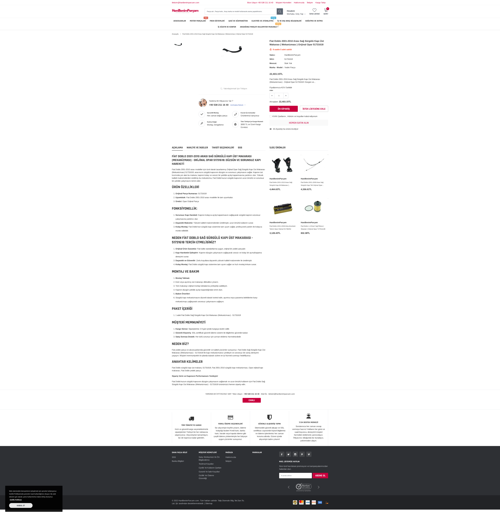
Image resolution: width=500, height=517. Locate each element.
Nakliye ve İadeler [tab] (197, 147)
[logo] (185, 11)
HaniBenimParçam (292, 55)
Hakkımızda (299, 3)
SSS (174, 457)
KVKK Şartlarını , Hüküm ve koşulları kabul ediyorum (294, 116)
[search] (280, 11)
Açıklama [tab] (177, 147)
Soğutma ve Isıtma (314, 21)
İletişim (310, 3)
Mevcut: (273, 63)
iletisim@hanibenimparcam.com (185, 3)
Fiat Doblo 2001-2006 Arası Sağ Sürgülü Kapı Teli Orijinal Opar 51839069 (312, 184)
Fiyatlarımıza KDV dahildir (281, 87)
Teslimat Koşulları (206, 464)
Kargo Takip (320, 3)
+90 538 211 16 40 (219, 105)
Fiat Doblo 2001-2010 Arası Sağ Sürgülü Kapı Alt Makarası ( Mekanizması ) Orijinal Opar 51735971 (283, 184)
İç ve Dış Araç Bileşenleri (289, 21)
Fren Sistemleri (217, 21)
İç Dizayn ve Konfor (227, 27)
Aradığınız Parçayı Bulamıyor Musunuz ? (259, 27)
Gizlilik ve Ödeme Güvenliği (206, 476)
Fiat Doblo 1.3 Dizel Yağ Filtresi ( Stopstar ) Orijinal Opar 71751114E (313, 227)
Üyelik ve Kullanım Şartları (210, 468)
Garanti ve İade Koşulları (209, 471)
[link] (179, 45)
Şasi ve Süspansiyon (238, 21)
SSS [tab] (240, 147)
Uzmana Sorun (237, 105)
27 (274, 129)
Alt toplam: (274, 102)
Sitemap (208, 500)
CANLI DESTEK (252, 401)
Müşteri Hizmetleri (283, 3)
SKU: (272, 59)
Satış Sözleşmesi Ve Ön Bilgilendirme (209, 458)
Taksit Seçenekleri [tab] (223, 147)
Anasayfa (175, 34)
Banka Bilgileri (178, 461)
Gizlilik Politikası (16, 500)
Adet (271, 90)
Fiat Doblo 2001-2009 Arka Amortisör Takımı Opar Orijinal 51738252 (283, 227)
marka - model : (277, 67)
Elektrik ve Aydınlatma (262, 21)
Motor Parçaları (198, 21)
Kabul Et (21, 505)
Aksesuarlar (179, 21)
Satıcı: (272, 55)
